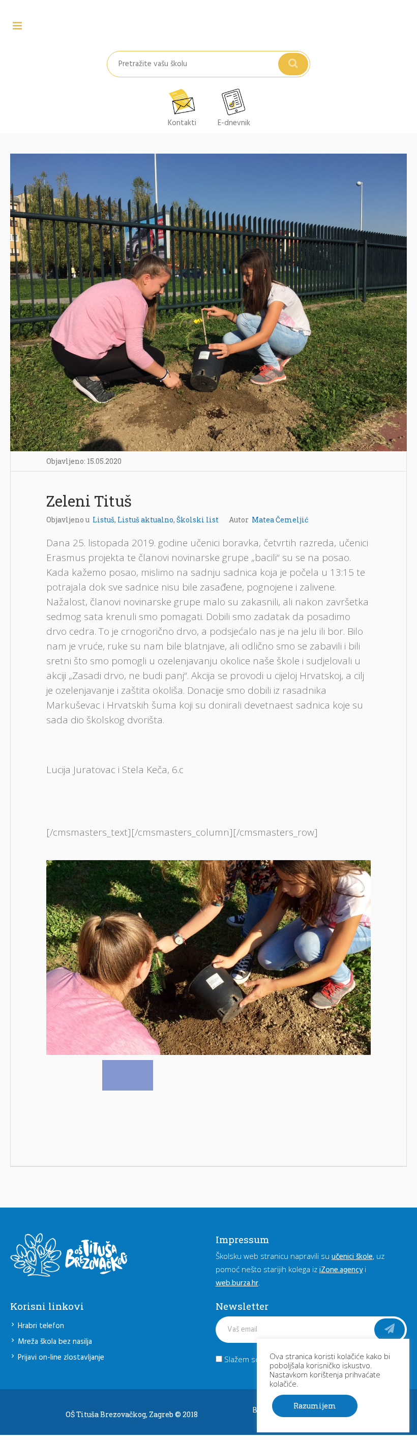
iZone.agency (341, 1270)
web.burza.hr (237, 1283)
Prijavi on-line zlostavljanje (61, 1357)
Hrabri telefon (41, 1326)
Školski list (197, 519)
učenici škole (352, 1257)
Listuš (103, 519)
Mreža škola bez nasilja (55, 1342)
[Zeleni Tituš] (208, 302)
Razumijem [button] (314, 1405)
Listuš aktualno (145, 519)
